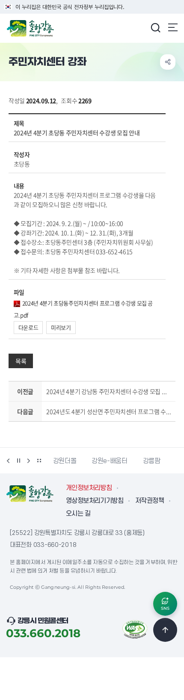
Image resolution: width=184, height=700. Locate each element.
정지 (18, 460)
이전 (8, 460)
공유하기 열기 (167, 62)
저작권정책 (149, 501)
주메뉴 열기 (172, 27)
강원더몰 (65, 461)
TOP (165, 630)
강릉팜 (151, 461)
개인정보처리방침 (89, 488)
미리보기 (61, 327)
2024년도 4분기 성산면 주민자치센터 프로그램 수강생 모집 (109, 411)
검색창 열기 (155, 27)
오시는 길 (78, 513)
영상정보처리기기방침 (94, 501)
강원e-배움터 (109, 461)
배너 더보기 (39, 460)
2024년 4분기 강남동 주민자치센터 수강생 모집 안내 (109, 391)
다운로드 (28, 327)
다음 (28, 460)
